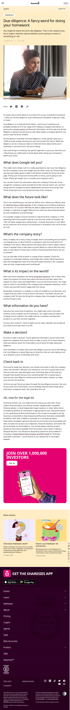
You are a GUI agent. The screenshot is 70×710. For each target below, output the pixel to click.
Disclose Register (40, 699)
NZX (6, 707)
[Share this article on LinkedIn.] (16, 107)
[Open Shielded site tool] (65, 694)
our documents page (53, 699)
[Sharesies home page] (35, 3)
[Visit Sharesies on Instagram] (45, 681)
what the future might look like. (19, 205)
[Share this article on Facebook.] (22, 107)
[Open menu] (3, 3)
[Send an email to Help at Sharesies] (64, 684)
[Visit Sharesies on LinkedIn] (50, 681)
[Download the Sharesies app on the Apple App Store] (10, 582)
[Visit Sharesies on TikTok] (54, 681)
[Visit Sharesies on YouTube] (59, 684)
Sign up (12, 463)
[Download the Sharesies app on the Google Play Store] (27, 582)
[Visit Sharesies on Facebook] (64, 681)
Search (61, 9)
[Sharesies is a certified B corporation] (6, 669)
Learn (6, 9)
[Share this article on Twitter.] (11, 107)
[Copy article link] (27, 107)
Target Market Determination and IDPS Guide (31, 434)
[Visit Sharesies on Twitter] (59, 681)
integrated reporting (42, 276)
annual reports (19, 129)
